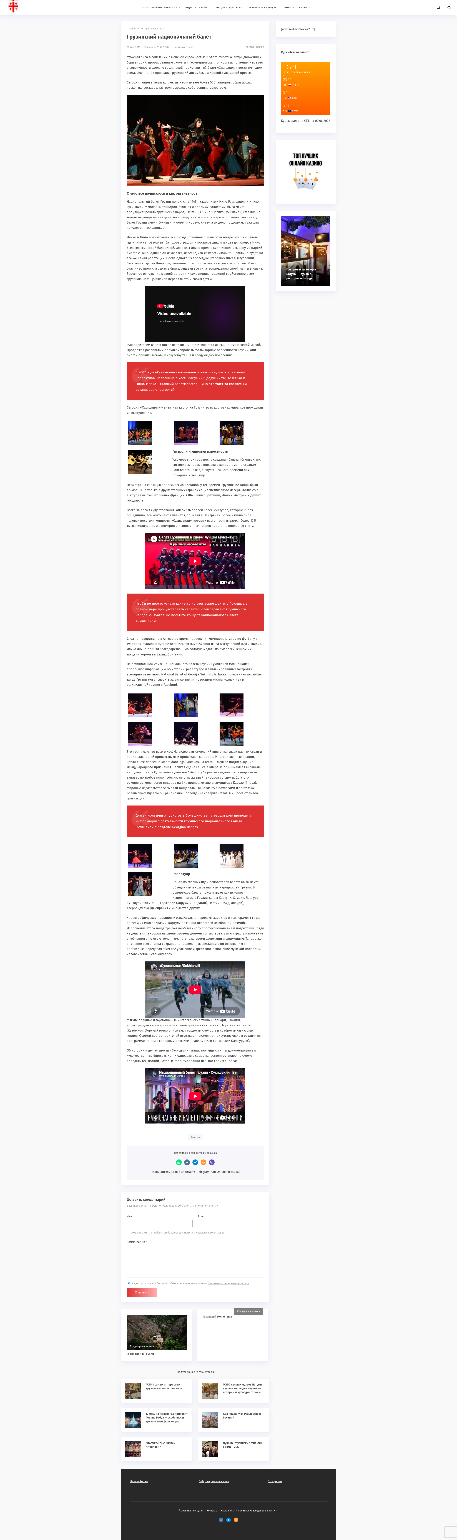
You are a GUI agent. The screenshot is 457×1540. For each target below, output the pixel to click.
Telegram (195, 1162)
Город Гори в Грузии (140, 1354)
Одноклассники (203, 1162)
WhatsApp (179, 1162)
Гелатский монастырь (217, 1316)
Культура (195, 1137)
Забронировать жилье (214, 1481)
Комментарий (137, 1242)
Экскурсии (275, 1481)
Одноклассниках (228, 1172)
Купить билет (139, 1481)
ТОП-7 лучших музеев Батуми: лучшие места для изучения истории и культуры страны (243, 1388)
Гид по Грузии (29, 7)
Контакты (212, 1510)
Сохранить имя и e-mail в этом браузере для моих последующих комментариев (177, 1232)
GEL (307, 121)
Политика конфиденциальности (228, 1283)
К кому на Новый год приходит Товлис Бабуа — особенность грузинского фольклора (167, 1417)
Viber (212, 1162)
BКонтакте (221, 1520)
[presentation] (323, 251)
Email (201, 1216)
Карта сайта (228, 1510)
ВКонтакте (187, 1162)
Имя (129, 1216)
